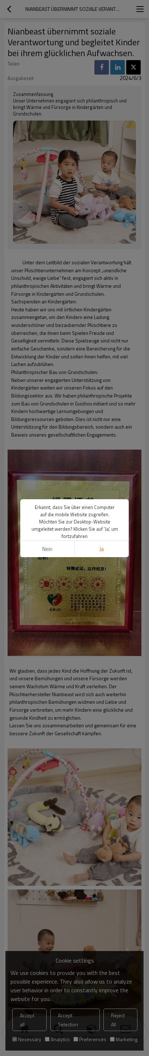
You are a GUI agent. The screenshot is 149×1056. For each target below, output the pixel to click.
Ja (101, 549)
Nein (47, 549)
